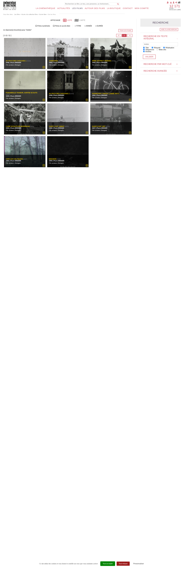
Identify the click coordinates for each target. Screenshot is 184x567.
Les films (77, 8)
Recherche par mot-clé (161, 64)
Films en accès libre (62, 26)
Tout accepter (108, 564)
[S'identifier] (173, 2)
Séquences (149, 50)
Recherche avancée (161, 71)
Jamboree (53, 61)
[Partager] (176, 2)
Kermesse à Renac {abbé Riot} (105, 93)
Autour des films (95, 8)
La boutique (114, 8)
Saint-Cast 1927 (98, 126)
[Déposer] (171, 2)
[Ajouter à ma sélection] (44, 67)
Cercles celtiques (14, 159)
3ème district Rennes (101, 61)
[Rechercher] (118, 4)
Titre (147, 48)
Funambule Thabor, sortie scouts (21, 93)
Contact (128, 8)
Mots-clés (162, 50)
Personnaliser (138, 564)
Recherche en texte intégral (161, 37)
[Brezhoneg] (179, 2)
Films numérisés (43, 26)
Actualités (63, 8)
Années (148, 51)
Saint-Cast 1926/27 (56, 126)
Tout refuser (123, 564)
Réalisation (169, 48)
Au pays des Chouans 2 (59, 93)
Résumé (157, 48)
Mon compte (142, 8)
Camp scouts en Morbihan (18, 126)
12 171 (174, 6)
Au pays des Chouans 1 (16, 61)
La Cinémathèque (45, 8)
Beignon (52, 159)
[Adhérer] (168, 2)
